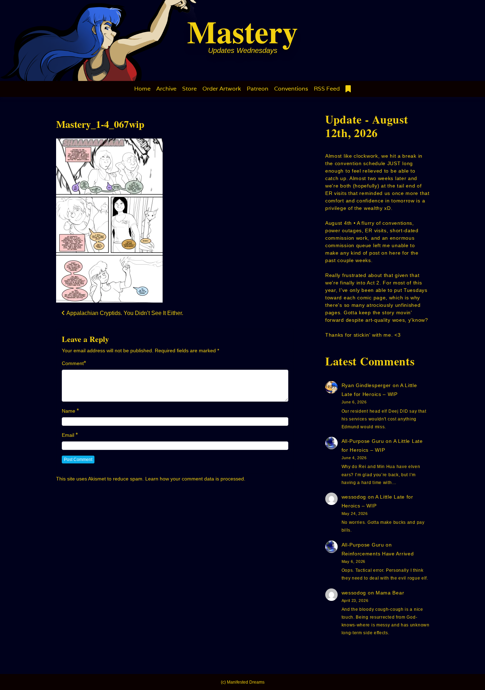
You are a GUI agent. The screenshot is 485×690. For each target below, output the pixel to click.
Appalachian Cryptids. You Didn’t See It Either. (124, 313)
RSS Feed (327, 88)
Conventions (291, 88)
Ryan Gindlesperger (366, 385)
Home (142, 88)
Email (68, 435)
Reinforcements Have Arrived (378, 553)
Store (189, 88)
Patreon (257, 88)
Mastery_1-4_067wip (100, 124)
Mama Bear (390, 593)
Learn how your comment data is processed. (195, 479)
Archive (166, 88)
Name (68, 411)
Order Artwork (221, 88)
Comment (73, 363)
